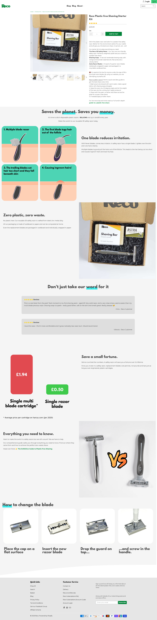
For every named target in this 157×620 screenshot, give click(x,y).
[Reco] (6, 6)
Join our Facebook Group (38, 606)
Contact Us (66, 586)
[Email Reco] (70, 608)
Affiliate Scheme (35, 610)
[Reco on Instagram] (67, 608)
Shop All (33, 586)
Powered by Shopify (45, 616)
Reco (37, 616)
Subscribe (122, 602)
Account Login (68, 603)
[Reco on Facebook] (64, 608)
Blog (74, 6)
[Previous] (31, 43)
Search (32, 589)
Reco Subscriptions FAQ (71, 596)
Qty (90, 30)
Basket (32, 593)
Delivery (65, 589)
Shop (69, 6)
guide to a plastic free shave (99, 103)
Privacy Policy (34, 599)
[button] (93, 23)
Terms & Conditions (36, 603)
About (80, 6)
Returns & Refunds (69, 593)
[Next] (86, 43)
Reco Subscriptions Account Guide (74, 599)
